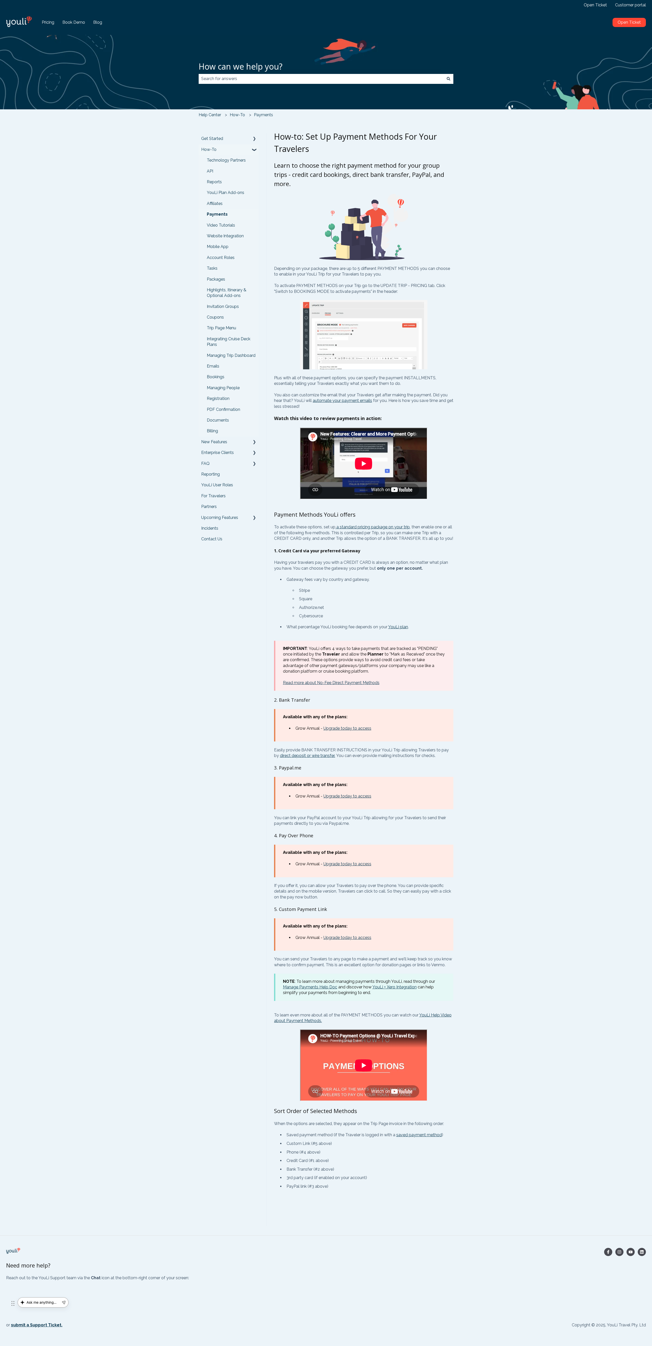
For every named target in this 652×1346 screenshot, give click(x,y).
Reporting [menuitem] (210, 474)
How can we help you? (240, 66)
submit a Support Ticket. (36, 1325)
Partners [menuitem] (209, 506)
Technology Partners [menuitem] (226, 160)
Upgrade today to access (347, 728)
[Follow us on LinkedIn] (642, 1252)
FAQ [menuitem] (205, 463)
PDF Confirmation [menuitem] (223, 409)
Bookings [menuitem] (215, 376)
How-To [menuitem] (208, 149)
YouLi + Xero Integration (394, 987)
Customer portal (630, 5)
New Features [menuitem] (214, 441)
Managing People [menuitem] (223, 387)
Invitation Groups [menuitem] (223, 306)
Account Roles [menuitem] (221, 257)
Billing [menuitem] (212, 430)
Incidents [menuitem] (209, 528)
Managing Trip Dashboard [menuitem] (231, 355)
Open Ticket (595, 5)
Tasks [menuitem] (212, 268)
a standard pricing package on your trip (372, 527)
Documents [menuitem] (218, 420)
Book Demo (73, 22)
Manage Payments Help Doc (310, 987)
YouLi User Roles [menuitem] (217, 484)
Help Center (210, 114)
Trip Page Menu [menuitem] (221, 327)
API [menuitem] (210, 171)
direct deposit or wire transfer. (307, 755)
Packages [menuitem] (216, 279)
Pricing (48, 22)
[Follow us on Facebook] (608, 1252)
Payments (263, 114)
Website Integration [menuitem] (225, 235)
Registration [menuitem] (218, 398)
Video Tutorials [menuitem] (221, 225)
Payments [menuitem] (217, 214)
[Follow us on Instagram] (619, 1252)
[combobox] (321, 79)
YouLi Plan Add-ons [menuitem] (225, 192)
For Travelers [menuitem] (213, 495)
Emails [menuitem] (213, 366)
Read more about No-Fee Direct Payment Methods (331, 682)
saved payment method (419, 1134)
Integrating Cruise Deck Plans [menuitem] (228, 341)
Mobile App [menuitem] (217, 246)
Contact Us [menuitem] (211, 539)
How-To (237, 114)
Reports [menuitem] (214, 181)
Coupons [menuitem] (215, 317)
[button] (254, 139)
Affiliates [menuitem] (215, 203)
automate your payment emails (342, 400)
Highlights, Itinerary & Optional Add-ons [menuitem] (226, 293)
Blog (97, 22)
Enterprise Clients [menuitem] (217, 452)
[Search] (448, 79)
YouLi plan (398, 626)
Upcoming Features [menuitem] (219, 517)
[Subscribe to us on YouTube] (631, 1252)
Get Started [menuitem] (212, 138)
